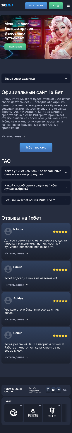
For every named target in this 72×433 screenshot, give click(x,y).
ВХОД (56, 5)
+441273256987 (35, 393)
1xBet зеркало (15, 47)
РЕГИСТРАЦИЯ (36, 5)
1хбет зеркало (36, 147)
